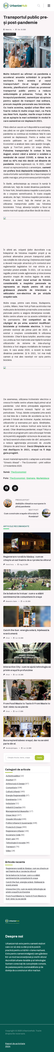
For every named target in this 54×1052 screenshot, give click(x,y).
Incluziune (10, 803)
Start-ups (10, 839)
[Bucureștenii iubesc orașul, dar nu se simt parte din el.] (27, 726)
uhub (8, 638)
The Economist (18, 472)
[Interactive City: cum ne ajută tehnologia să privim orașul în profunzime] (27, 653)
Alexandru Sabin (11, 601)
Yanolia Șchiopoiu (12, 748)
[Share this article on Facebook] (6, 488)
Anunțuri (9, 780)
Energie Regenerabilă (15, 795)
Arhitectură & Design (15, 784)
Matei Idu (9, 29)
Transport (9, 34)
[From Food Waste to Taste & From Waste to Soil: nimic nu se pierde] (27, 689)
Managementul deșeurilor (17, 811)
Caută (39, 758)
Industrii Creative (13, 807)
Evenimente (11, 800)
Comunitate (11, 788)
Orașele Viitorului (13, 819)
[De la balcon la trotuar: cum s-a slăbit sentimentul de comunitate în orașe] (27, 579)
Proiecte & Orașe (13, 827)
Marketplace (42, 478)
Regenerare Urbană (15, 831)
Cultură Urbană (13, 792)
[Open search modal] (38, 5)
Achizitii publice (13, 776)
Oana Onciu (10, 564)
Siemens (30, 478)
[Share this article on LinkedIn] (15, 488)
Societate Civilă (13, 835)
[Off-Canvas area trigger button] (49, 5)
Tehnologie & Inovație (15, 843)
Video (8, 851)
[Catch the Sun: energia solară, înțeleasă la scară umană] (27, 616)
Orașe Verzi (11, 815)
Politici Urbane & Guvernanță (19, 823)
